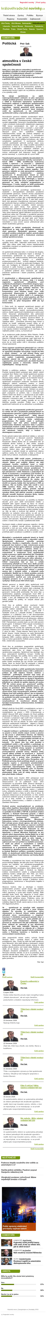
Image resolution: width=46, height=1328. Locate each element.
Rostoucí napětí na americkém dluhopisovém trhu (27, 1262)
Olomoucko (29, 26)
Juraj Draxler (27, 1240)
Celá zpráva (39, 1002)
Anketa (6, 1271)
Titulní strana (9, 15)
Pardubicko (39, 26)
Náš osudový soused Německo (28, 1253)
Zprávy (21, 15)
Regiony (10, 19)
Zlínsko (23, 32)
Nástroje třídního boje (11, 1023)
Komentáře (22, 19)
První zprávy (41, 2)
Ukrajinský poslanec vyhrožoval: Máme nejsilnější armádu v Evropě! (18, 1178)
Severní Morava (17, 26)
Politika (30, 15)
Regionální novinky (27, 2)
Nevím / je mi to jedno (10, 1294)
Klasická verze (12, 1309)
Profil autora (7, 977)
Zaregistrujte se (23, 1309)
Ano (2, 1282)
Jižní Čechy (5, 23)
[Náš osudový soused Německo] (6, 1256)
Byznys (39, 15)
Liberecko (6, 26)
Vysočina (39, 29)
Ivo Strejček (27, 1250)
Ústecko (32, 29)
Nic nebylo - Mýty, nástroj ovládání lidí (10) (32, 1119)
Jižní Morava (16, 23)
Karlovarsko (26, 23)
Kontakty (31, 1309)
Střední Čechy (22, 29)
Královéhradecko (39, 23)
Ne (2, 1288)
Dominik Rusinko (25, 1259)
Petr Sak (24, 43)
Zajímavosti (35, 19)
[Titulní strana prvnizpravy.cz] (22, 13)
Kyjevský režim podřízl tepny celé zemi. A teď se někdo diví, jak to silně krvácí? (27, 1244)
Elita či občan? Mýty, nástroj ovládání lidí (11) (31, 1086)
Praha (13, 29)
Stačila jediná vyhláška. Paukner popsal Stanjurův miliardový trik (19, 1171)
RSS (37, 1309)
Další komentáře (37, 977)
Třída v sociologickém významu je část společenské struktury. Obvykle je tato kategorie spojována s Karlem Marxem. (22, 1073)
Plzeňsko (6, 29)
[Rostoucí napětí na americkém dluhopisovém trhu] (6, 1264)
